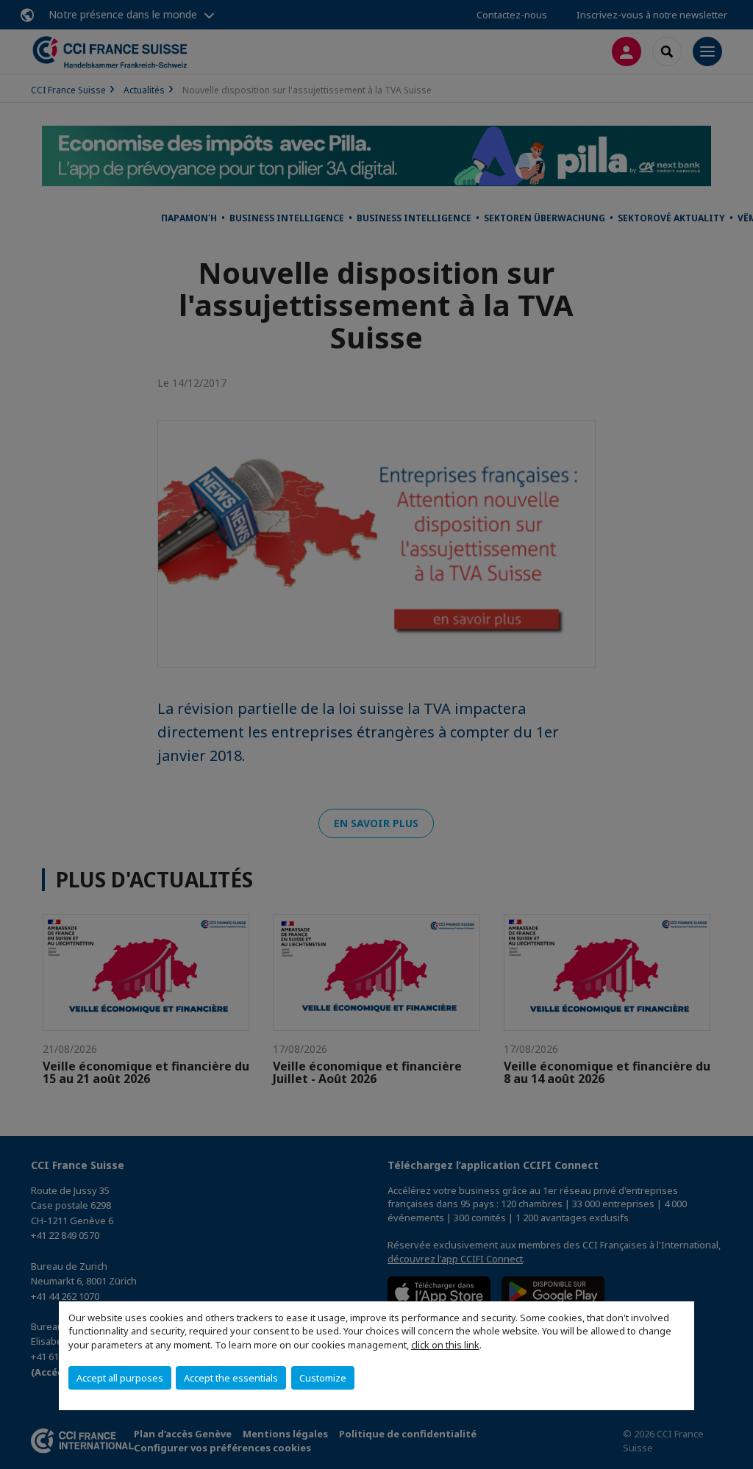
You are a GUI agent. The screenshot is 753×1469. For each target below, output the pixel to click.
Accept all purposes (119, 1377)
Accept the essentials (231, 1377)
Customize (322, 1377)
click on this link (445, 1344)
